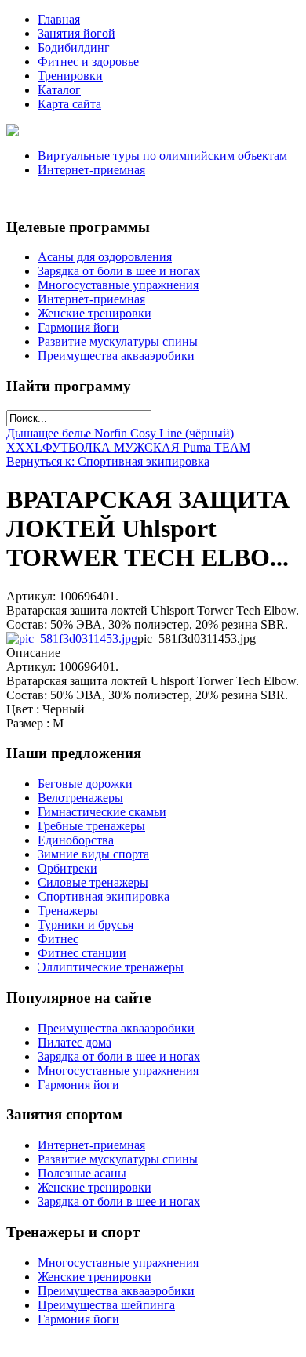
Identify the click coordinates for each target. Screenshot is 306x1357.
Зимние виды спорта (93, 854)
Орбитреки (67, 868)
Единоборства (76, 840)
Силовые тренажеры (93, 882)
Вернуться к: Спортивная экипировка (107, 461)
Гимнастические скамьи (102, 811)
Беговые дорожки (85, 783)
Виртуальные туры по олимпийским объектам (162, 155)
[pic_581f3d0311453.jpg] (71, 638)
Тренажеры (68, 910)
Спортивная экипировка (103, 896)
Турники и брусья (85, 924)
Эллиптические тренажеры (111, 967)
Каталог (59, 89)
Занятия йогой (76, 33)
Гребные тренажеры (91, 826)
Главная (59, 19)
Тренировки (70, 75)
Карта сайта (69, 104)
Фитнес (58, 938)
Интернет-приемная (91, 169)
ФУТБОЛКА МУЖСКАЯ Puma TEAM (146, 447)
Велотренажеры (80, 797)
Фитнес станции (82, 953)
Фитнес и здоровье (88, 61)
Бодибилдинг (74, 47)
